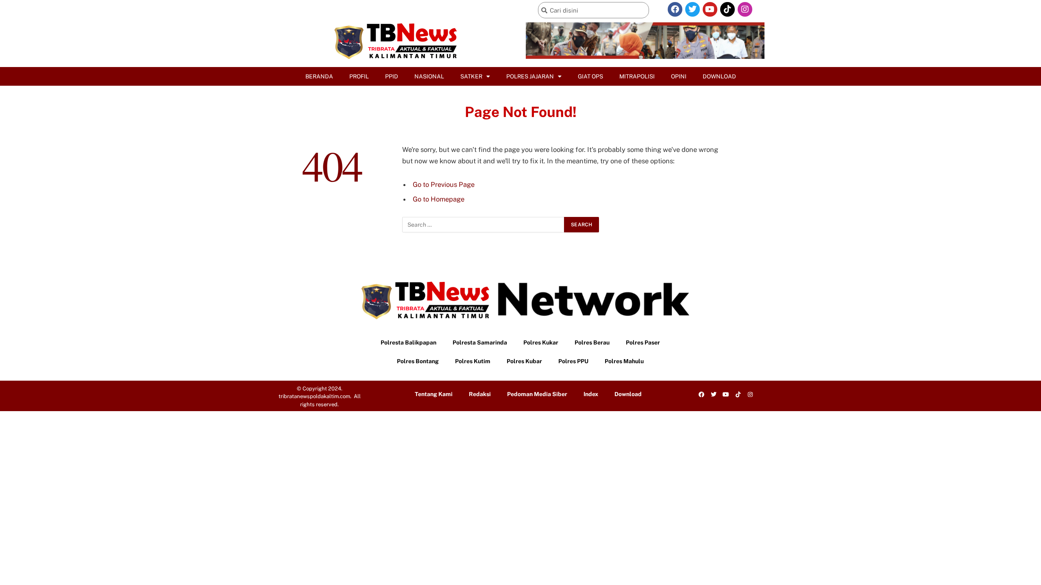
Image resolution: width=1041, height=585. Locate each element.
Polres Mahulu (624, 361)
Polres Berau (592, 342)
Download (719, 76)
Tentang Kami (434, 394)
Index (591, 394)
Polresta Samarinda (480, 342)
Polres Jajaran (530, 76)
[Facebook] (675, 9)
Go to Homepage (438, 199)
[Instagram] (745, 9)
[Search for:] (483, 224)
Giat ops (590, 76)
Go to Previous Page (444, 184)
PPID (391, 76)
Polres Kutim (472, 361)
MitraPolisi (637, 76)
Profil (359, 76)
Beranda (319, 76)
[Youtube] (710, 9)
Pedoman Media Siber (537, 394)
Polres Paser (643, 342)
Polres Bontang (418, 361)
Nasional (429, 76)
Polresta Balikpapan (408, 342)
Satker (471, 76)
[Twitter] (692, 9)
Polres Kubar (524, 361)
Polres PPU (573, 361)
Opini (678, 76)
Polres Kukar (540, 342)
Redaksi (480, 394)
